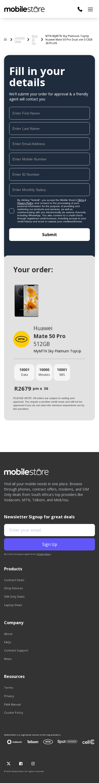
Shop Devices (13, 588)
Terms (8, 687)
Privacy (9, 696)
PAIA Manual (12, 704)
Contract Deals (20, 39)
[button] (90, 9)
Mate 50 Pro (35, 39)
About (8, 634)
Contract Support (16, 650)
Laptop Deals (13, 605)
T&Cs (81, 200)
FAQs (7, 642)
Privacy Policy (25, 203)
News (7, 659)
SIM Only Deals (14, 596)
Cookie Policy (13, 712)
